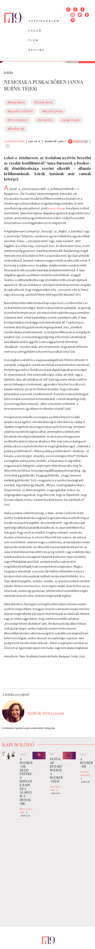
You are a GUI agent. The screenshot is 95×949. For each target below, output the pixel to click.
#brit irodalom (18, 120)
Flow (33, 40)
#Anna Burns (16, 102)
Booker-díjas (55, 208)
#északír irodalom (20, 111)
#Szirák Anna (43, 102)
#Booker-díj (16, 129)
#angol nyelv (71, 120)
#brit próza (45, 120)
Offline (36, 50)
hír (52, 754)
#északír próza (52, 111)
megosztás (78, 141)
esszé (23, 754)
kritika (8, 73)
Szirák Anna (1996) (15, 141)
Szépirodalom (44, 21)
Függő (35, 30)
